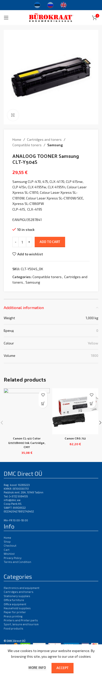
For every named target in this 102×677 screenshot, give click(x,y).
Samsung (55, 145)
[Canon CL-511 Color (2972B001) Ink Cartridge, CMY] (27, 411)
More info (37, 668)
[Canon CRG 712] (75, 411)
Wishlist (9, 553)
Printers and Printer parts (21, 620)
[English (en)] (63, 4)
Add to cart (50, 242)
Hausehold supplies (17, 608)
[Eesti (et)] (37, 4)
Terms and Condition (17, 561)
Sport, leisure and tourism (21, 624)
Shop (7, 541)
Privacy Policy (13, 557)
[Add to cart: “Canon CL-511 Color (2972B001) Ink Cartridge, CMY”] (43, 403)
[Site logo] (51, 17)
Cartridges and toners (44, 139)
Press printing (13, 616)
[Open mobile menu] (6, 18)
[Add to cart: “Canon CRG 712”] (91, 403)
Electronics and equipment (21, 587)
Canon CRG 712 (75, 438)
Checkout (10, 545)
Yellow (93, 343)
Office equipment (15, 604)
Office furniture (14, 600)
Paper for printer (15, 612)
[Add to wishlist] (43, 395)
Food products (13, 628)
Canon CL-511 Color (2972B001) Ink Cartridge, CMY (26, 442)
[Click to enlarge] (13, 115)
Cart (6, 549)
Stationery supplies (17, 596)
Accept (62, 668)
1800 (94, 355)
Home (16, 139)
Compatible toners (27, 145)
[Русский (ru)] (50, 4)
